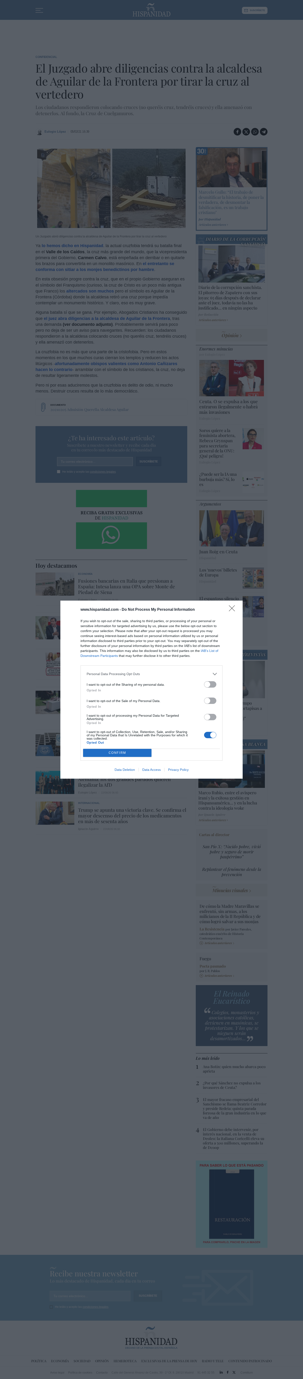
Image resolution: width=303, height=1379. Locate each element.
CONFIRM (117, 753)
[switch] (210, 684)
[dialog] (151, 690)
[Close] (233, 609)
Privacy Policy (178, 770)
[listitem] (151, 674)
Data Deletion (125, 770)
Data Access (151, 770)
